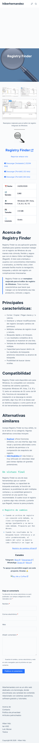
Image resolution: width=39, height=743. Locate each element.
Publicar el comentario (13, 671)
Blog (17, 560)
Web (4, 625)
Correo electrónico (10, 614)
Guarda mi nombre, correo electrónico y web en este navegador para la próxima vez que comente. (18, 662)
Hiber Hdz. (6, 723)
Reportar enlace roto (19, 156)
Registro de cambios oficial (23, 548)
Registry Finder (18, 150)
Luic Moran (6, 729)
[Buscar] (36, 4)
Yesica (5, 732)
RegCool (10, 439)
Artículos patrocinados (11, 715)
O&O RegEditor (13, 456)
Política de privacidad (11, 712)
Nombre (6, 604)
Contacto (6, 710)
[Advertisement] (19, 28)
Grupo (20, 563)
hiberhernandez (13, 3)
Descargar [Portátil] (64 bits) (18, 177)
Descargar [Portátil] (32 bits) (18, 171)
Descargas (26, 560)
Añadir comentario (10, 635)
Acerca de (6, 707)
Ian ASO (5, 726)
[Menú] (32, 4)
